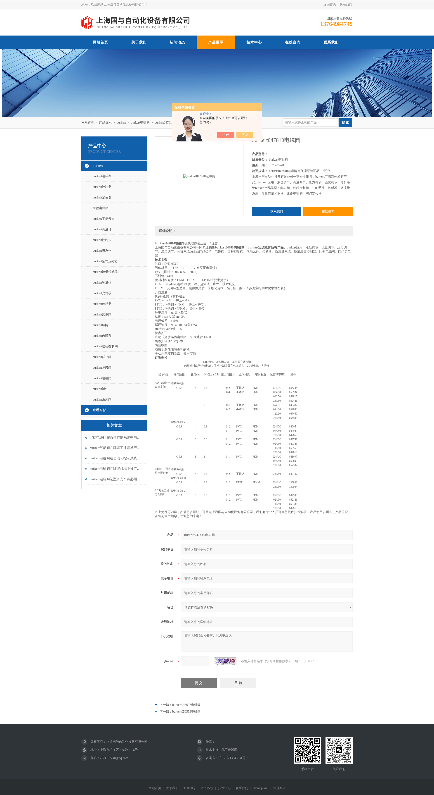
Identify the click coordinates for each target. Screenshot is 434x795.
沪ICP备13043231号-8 (233, 758)
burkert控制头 (102, 240)
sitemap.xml (261, 788)
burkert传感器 (102, 304)
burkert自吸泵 (102, 335)
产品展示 (216, 42)
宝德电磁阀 (100, 208)
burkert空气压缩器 (105, 261)
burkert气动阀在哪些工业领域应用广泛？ (116, 448)
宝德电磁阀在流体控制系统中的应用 (116, 437)
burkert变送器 (102, 293)
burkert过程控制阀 (105, 346)
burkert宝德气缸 (104, 218)
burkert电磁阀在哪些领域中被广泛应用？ (116, 468)
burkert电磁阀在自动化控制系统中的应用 (116, 458)
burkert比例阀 (102, 314)
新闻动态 (177, 42)
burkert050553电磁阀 (186, 711)
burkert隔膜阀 (102, 367)
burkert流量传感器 (105, 272)
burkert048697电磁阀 (186, 705)
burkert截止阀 (102, 357)
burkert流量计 (102, 229)
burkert (121, 122)
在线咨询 (292, 42)
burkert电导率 (102, 176)
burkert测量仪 (102, 282)
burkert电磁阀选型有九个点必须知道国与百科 (116, 479)
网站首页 (100, 42)
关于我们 (139, 42)
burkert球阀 (100, 325)
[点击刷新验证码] (225, 661)
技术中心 (254, 42)
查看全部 (99, 410)
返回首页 (329, 4)
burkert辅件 (100, 389)
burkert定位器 (102, 197)
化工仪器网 (229, 750)
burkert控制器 (102, 187)
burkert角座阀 (102, 399)
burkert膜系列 (102, 250)
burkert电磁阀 (140, 122)
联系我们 (346, 4)
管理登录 (279, 788)
